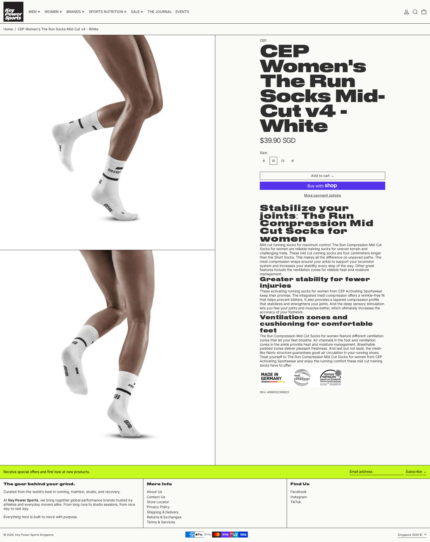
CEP (263, 40)
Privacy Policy (158, 507)
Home (8, 29)
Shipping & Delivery (163, 512)
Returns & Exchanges (164, 517)
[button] (415, 11)
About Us (154, 491)
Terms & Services (161, 522)
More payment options (322, 195)
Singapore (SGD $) (410, 535)
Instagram (298, 497)
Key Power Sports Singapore (34, 535)
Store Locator (158, 502)
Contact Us (156, 497)
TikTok (295, 502)
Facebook (298, 492)
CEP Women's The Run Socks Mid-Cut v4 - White (58, 29)
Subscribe (414, 471)
